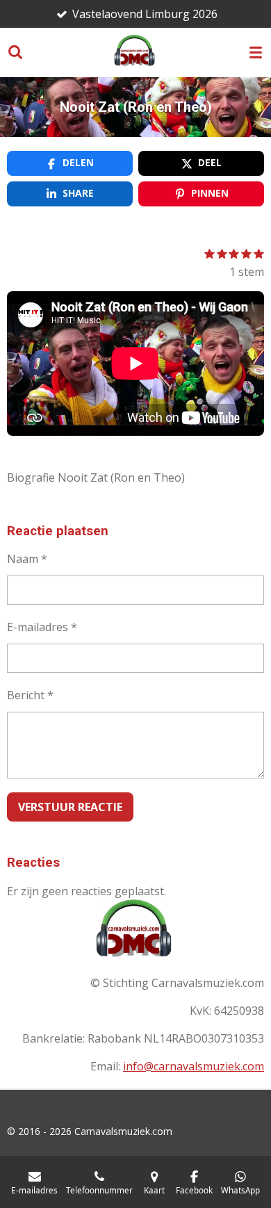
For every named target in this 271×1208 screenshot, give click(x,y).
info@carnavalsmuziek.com (193, 1066)
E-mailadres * (42, 627)
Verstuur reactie (70, 807)
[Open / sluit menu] (255, 52)
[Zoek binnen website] (15, 52)
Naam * (27, 558)
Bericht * (30, 695)
